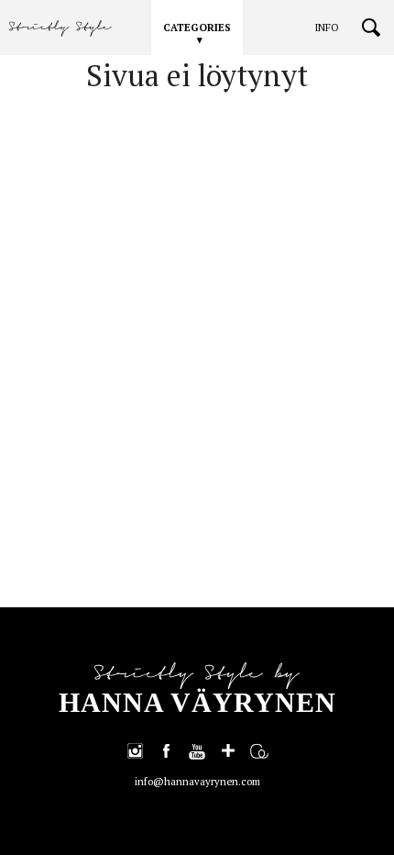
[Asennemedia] (259, 750)
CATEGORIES (197, 27)
